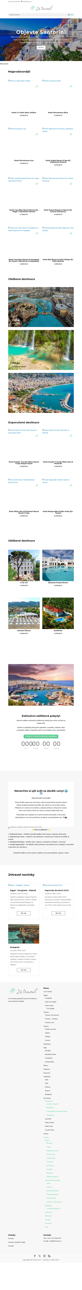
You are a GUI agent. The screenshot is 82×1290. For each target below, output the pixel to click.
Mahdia (47, 1036)
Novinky (11, 1238)
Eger (46, 1080)
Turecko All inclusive (52, 1015)
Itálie (45, 1048)
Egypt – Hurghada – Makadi (23, 890)
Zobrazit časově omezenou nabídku (41, 736)
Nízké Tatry (49, 1126)
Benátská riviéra (50, 1054)
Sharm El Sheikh (50, 1002)
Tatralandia (50, 1115)
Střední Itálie (49, 1062)
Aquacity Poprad (52, 1104)
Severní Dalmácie (52, 1191)
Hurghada (48, 998)
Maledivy (47, 1069)
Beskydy (49, 1173)
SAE (46, 1227)
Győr (46, 1083)
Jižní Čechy (50, 1165)
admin (14, 894)
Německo (48, 1216)
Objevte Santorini (41, 32)
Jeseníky (49, 1169)
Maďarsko (47, 1077)
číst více (23, 913)
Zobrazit (24, 121)
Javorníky (48, 1119)
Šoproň (47, 1091)
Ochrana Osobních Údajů (16, 1242)
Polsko (46, 1134)
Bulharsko (48, 1206)
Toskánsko (48, 1058)
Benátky (48, 1051)
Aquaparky (48, 1101)
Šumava (49, 1143)
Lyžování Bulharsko (53, 1208)
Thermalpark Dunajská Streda (56, 1111)
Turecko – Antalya (51, 1019)
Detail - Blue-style (19, 328)
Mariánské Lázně (52, 1151)
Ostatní (46, 1137)
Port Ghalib (50, 1008)
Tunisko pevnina (50, 1029)
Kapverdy (47, 1073)
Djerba (47, 1033)
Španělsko (47, 1044)
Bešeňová (50, 1108)
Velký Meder (49, 1122)
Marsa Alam (49, 1005)
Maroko (47, 1220)
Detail (41, 48)
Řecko (46, 1065)
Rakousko (48, 1212)
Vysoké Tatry (49, 1130)
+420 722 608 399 (15, 1)
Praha (48, 1147)
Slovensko (47, 1098)
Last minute (48, 991)
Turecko (46, 1012)
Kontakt (11, 1246)
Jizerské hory (50, 1158)
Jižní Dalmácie (51, 1198)
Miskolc (47, 1087)
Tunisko (46, 1026)
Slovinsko (48, 1223)
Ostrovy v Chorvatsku (54, 1202)
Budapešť (14, 947)
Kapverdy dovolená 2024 (57, 890)
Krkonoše (49, 1162)
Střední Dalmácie (52, 1194)
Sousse (47, 1040)
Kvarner (49, 1187)
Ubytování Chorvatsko (52, 1180)
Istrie (48, 1183)
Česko (47, 1140)
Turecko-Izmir (49, 1022)
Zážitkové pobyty (52, 1177)
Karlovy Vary (50, 1154)
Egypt (46, 995)
